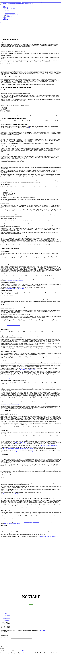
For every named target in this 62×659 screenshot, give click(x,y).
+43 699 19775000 (4, 1)
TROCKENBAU (8, 16)
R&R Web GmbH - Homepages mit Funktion (9, 657)
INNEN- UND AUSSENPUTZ (11, 14)
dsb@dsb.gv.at (32, 127)
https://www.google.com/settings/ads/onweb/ (26, 369)
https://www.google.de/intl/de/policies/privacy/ (49, 536)
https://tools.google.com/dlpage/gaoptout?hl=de (14, 280)
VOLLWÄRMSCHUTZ (10, 13)
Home (4, 6)
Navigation (2, 22)
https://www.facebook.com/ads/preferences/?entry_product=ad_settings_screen (18, 448)
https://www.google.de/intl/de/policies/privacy (11, 493)
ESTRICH (7, 15)
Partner (4, 17)
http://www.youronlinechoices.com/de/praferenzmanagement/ (21, 451)
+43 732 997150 (6, 613)
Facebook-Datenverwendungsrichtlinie (20, 442)
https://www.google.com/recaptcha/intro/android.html (34, 427)
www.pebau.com (6, 620)
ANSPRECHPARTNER (10, 8)
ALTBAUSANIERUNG (10, 11)
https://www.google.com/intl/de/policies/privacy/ (12, 427)
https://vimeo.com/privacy (48, 507)
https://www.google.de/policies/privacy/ (11, 404)
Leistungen (5, 9)
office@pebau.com (12, 1)
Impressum (5, 20)
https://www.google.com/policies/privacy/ (12, 523)
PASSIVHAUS (8, 10)
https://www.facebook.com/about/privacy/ (49, 445)
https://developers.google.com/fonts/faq (31, 522)
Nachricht (2, 644)
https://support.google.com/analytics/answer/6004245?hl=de (15, 288)
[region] (31, 30)
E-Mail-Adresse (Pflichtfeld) (5, 637)
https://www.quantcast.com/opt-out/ (13, 325)
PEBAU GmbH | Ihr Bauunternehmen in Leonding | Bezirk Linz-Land (14, 23)
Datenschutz (5, 19)
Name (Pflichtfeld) (4, 635)
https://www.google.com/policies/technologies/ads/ (12, 378)
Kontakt (4, 18)
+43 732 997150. (41, 630)
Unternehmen (5, 7)
